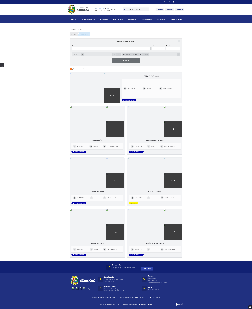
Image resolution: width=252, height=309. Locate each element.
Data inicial (154, 46)
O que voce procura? (134, 9)
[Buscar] (125, 9)
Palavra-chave (76, 46)
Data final (169, 46)
